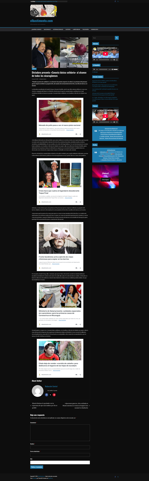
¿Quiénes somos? (36, 29)
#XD (116, 156)
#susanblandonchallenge (115, 134)
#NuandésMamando (109, 156)
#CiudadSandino (117, 132)
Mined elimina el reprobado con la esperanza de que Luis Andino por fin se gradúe (44, 406)
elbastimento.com (41, 20)
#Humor (105, 158)
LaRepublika (76, 29)
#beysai (122, 130)
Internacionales (58, 29)
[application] (105, 53)
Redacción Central (43, 79)
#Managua (110, 132)
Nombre (32, 444)
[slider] (116, 69)
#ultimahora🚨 (104, 152)
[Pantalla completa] (116, 60)
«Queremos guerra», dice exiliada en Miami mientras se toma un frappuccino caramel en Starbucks (75, 406)
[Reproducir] (94, 60)
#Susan (106, 134)
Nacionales (47, 29)
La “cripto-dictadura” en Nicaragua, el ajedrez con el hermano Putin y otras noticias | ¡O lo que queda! (105, 99)
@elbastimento (111, 150)
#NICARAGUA (118, 154)
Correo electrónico (35, 451)
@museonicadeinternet (111, 128)
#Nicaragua (103, 132)
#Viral (102, 134)
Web (31, 459)
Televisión (85, 29)
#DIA (112, 158)
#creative (116, 158)
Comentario (33, 423)
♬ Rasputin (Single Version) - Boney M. (111, 160)
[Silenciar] (114, 60)
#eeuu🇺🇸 (101, 156)
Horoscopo (94, 29)
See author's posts (52, 390)
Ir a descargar (95, 72)
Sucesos (68, 29)
